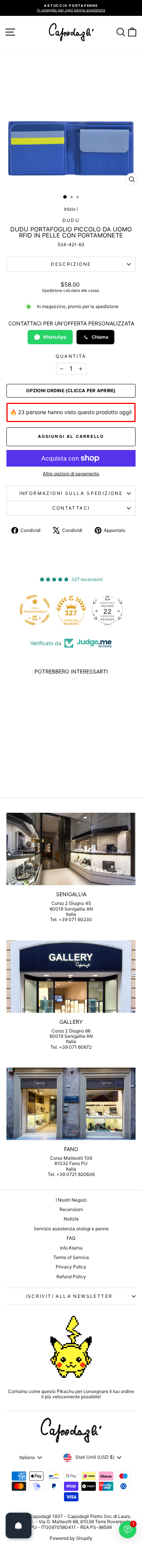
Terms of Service (71, 1257)
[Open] (18, 1525)
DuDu (71, 220)
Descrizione (71, 264)
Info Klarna (71, 1248)
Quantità (71, 356)
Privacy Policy (71, 1267)
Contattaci (71, 508)
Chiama (100, 337)
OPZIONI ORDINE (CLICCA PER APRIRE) (70, 390)
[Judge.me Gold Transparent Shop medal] (35, 610)
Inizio (69, 209)
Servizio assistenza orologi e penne (71, 1228)
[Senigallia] (71, 849)
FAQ (71, 1238)
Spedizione (52, 290)
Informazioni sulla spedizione (71, 493)
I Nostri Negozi (71, 1200)
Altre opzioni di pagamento (71, 473)
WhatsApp (55, 337)
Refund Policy (71, 1276)
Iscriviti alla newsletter (69, 1296)
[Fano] (71, 1104)
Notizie (71, 1219)
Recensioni (71, 1209)
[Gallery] (71, 976)
